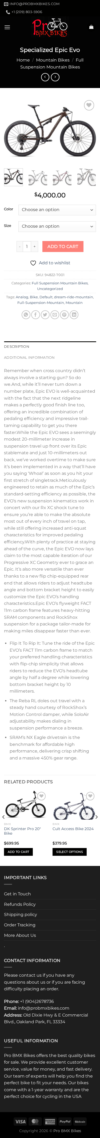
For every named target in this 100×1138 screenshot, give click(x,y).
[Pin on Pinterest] (64, 314)
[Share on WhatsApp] (26, 314)
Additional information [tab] (29, 358)
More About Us (20, 935)
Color (8, 209)
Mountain (74, 303)
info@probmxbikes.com (43, 1008)
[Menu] (7, 27)
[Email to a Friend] (54, 314)
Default (46, 297)
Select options (69, 852)
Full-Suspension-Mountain (40, 303)
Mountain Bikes (53, 60)
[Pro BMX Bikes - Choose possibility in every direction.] (50, 27)
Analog (22, 297)
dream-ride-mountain (73, 297)
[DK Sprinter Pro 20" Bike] (25, 805)
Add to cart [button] (18, 852)
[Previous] (12, 130)
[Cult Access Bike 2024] (74, 805)
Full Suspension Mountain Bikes (60, 283)
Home (23, 60)
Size (7, 226)
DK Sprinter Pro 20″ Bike (22, 831)
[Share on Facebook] (35, 314)
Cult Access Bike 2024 (73, 829)
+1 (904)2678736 (37, 1001)
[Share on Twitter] (45, 314)
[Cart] (91, 27)
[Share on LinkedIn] (74, 314)
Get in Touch (17, 893)
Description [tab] (16, 347)
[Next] (87, 130)
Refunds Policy (20, 904)
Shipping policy (20, 914)
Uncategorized (50, 289)
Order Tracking (19, 924)
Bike (34, 297)
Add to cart (62, 246)
